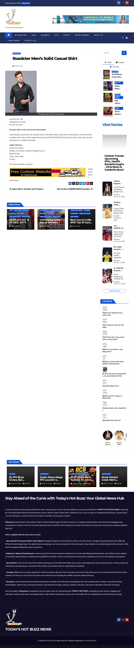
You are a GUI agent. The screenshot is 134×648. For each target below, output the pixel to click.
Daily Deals (16, 53)
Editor (27, 483)
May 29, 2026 (108, 483)
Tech (56, 35)
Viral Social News (15, 216)
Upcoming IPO (20, 35)
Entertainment (82, 35)
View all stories (114, 291)
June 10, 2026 (47, 483)
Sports (66, 35)
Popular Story (44, 210)
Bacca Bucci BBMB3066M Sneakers (74, 189)
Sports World (117, 97)
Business (45, 35)
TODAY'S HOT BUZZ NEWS (14, 28)
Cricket (117, 94)
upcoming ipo (118, 83)
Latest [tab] (108, 62)
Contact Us (30, 40)
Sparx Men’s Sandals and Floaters (27, 189)
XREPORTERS (48, 641)
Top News (25, 210)
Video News (20, 213)
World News (26, 216)
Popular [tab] (121, 62)
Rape (11, 210)
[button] (123, 38)
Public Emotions (56, 210)
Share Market (117, 108)
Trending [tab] (115, 67)
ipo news (115, 71)
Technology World (76, 210)
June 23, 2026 (16, 483)
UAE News (12, 213)
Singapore (17, 210)
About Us (98, 35)
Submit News (14, 40)
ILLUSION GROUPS (90, 641)
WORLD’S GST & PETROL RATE (19, 221)
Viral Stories (112, 124)
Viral (34, 35)
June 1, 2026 (77, 483)
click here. (29, 164)
